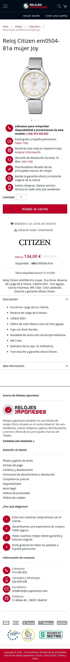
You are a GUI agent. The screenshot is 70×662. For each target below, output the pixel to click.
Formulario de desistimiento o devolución (29, 474)
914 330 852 (19, 572)
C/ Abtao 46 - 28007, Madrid (29, 600)
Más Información (13, 366)
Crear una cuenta (56, 15)
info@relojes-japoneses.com (29, 591)
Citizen (18, 26)
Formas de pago (13, 465)
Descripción (10, 299)
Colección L (35, 26)
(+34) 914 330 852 (37, 133)
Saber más (21, 143)
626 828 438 (19, 581)
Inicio (5, 26)
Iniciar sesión (31, 15)
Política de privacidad (16, 493)
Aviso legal (9, 488)
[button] (31, 120)
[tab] (35, 299)
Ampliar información (28, 152)
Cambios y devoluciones (18, 470)
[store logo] (34, 6)
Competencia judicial (16, 479)
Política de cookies (14, 497)
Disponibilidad (12, 483)
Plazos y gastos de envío (18, 460)
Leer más (27, 161)
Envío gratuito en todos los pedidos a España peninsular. (35, 546)
